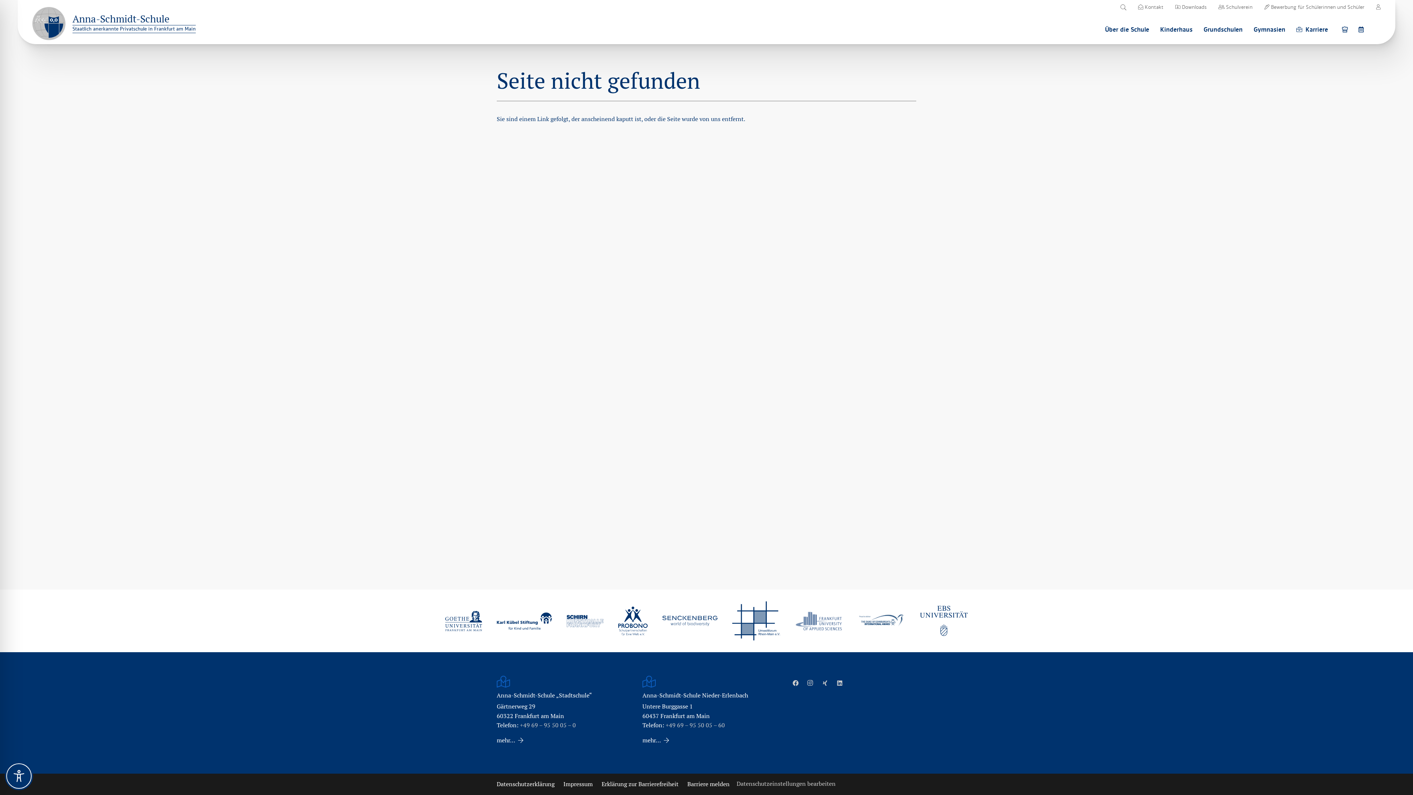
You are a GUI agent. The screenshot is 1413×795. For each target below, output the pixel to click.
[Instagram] (810, 683)
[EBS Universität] (944, 621)
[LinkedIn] (839, 683)
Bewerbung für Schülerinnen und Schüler (1316, 7)
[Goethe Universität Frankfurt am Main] (463, 621)
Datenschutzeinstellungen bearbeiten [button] (786, 784)
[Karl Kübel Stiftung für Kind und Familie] (524, 621)
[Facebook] (795, 683)
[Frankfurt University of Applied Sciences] (819, 621)
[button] (1123, 7)
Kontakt (1153, 7)
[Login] (1378, 7)
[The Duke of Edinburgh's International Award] (881, 621)
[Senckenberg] (690, 621)
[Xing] (825, 683)
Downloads (1193, 7)
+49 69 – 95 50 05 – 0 (548, 725)
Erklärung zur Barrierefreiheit (640, 784)
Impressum (578, 784)
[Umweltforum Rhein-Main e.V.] (756, 620)
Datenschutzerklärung (526, 784)
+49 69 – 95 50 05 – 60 (695, 725)
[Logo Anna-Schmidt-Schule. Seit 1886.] (48, 23)
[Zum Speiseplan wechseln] (1346, 29)
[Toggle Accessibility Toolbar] (19, 776)
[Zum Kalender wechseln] (1362, 29)
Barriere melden (708, 784)
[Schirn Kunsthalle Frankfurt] (585, 621)
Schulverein (1239, 7)
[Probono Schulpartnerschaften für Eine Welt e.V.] (633, 621)
